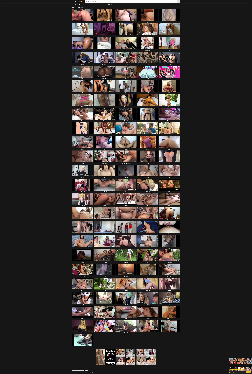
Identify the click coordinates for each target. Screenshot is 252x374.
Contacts (86, 370)
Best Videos (79, 4)
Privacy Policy (81, 370)
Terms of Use (75, 370)
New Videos (112, 4)
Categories (174, 4)
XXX (77, 1)
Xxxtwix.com (78, 372)
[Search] (178, 1)
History (143, 4)
